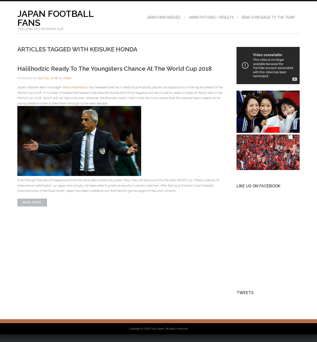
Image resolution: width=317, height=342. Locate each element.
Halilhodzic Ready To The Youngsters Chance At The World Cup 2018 (114, 68)
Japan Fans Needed (163, 17)
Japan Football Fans (55, 18)
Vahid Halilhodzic (75, 87)
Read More (32, 202)
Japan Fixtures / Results (211, 17)
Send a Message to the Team (267, 17)
